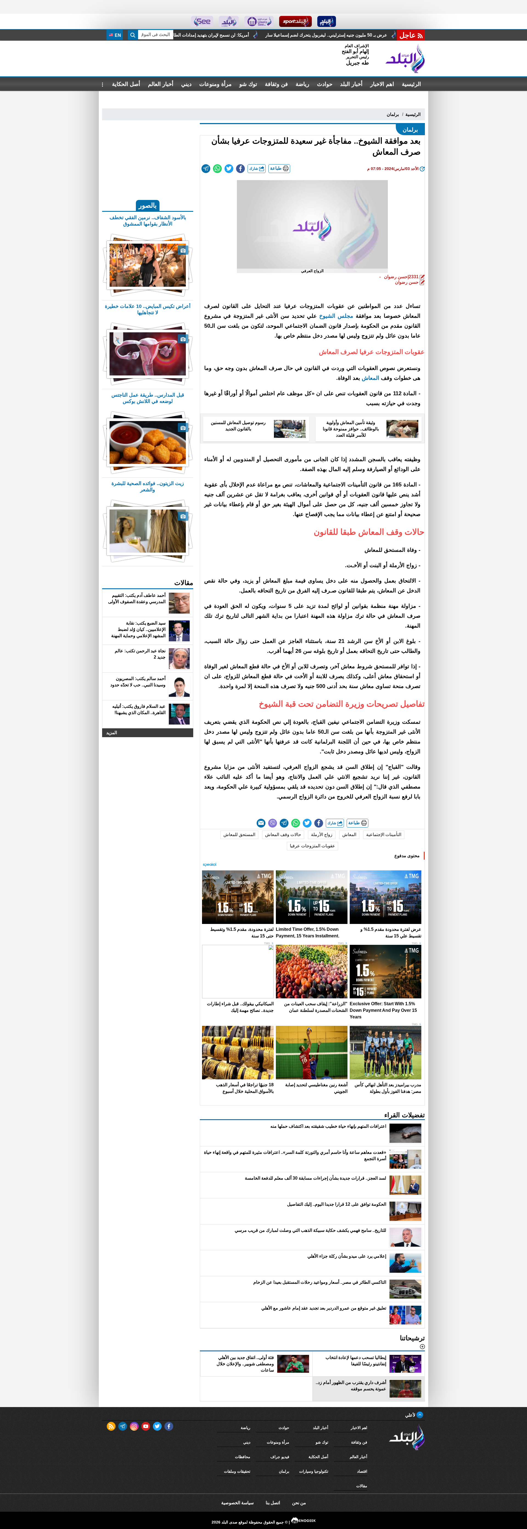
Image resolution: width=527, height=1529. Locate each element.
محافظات (242, 1457)
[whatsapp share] (217, 168)
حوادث (324, 84)
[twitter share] (229, 168)
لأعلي (410, 1415)
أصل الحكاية (126, 84)
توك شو (248, 84)
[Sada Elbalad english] (202, 21)
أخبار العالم (160, 84)
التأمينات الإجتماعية (383, 834)
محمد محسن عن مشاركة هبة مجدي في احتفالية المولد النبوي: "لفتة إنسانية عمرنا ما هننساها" (178, 35)
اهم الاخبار (382, 84)
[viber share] (272, 823)
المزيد (111, 732)
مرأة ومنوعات (215, 84)
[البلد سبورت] (295, 21)
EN (117, 35)
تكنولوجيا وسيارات (313, 1471)
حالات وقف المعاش (283, 834)
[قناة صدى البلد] (326, 21)
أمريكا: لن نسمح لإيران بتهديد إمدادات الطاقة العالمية (327, 35)
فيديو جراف (279, 1457)
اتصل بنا (273, 1502)
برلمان (393, 114)
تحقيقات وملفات (237, 1471)
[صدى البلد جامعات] (259, 21)
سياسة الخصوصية (237, 1502)
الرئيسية (411, 84)
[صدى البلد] (405, 58)
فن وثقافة (276, 84)
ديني (186, 84)
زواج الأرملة (321, 834)
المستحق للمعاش (239, 834)
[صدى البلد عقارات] (229, 21)
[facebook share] (240, 168)
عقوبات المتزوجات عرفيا (312, 845)
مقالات (361, 1486)
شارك (254, 168)
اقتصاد (362, 1471)
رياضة (302, 84)
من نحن (299, 1502)
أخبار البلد (351, 84)
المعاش (349, 834)
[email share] (205, 168)
